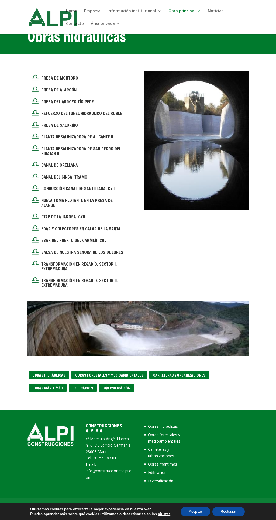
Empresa (92, 11)
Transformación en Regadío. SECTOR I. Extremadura (79, 266)
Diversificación (116, 388)
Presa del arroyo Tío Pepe (67, 101)
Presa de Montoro (59, 78)
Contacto (75, 24)
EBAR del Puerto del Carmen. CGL (73, 240)
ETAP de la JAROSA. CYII (63, 217)
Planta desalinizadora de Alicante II (77, 136)
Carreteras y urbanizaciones (179, 375)
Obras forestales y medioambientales (109, 375)
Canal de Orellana (59, 165)
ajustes (164, 514)
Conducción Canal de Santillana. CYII (78, 188)
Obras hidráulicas (48, 375)
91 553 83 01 (105, 457)
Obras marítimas (47, 388)
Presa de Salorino (59, 125)
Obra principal (181, 11)
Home (71, 11)
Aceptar (195, 511)
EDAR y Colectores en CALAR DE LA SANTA (80, 228)
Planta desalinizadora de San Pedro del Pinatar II (81, 151)
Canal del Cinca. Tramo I (65, 177)
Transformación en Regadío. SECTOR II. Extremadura (79, 283)
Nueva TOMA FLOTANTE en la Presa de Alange (77, 202)
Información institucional (132, 11)
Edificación (83, 388)
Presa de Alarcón (59, 90)
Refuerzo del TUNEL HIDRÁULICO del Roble (81, 113)
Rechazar (228, 511)
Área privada (103, 24)
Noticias (215, 11)
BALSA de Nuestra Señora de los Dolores (82, 252)
